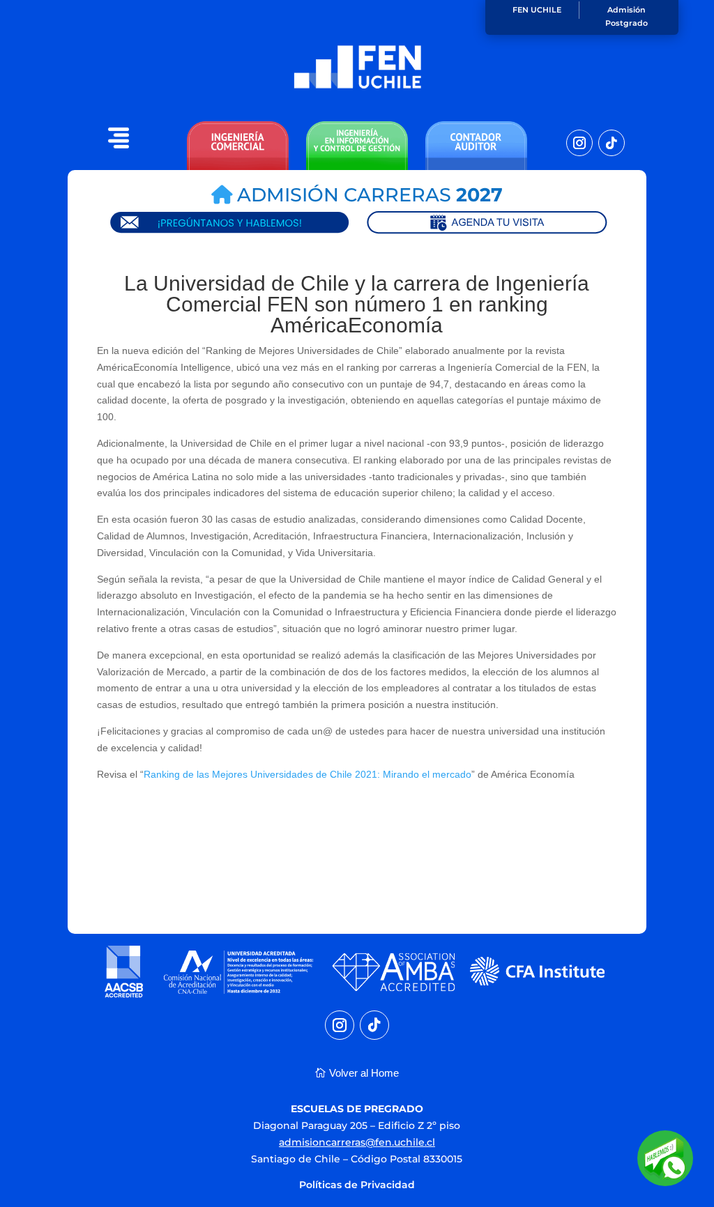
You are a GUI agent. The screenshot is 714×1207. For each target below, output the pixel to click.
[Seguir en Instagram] (579, 143)
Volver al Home (364, 1073)
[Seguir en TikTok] (611, 143)
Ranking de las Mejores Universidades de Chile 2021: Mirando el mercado (307, 774)
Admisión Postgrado (626, 16)
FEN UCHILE (536, 10)
